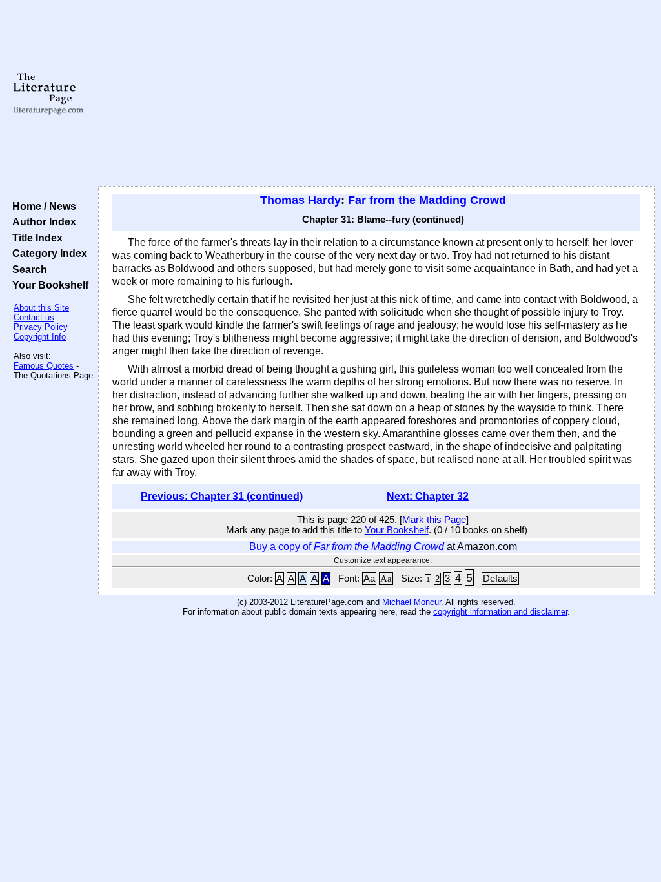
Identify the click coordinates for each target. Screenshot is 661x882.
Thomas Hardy (300, 200)
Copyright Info (40, 337)
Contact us (34, 317)
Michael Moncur (411, 602)
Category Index (47, 253)
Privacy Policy (41, 327)
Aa (369, 578)
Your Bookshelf (47, 285)
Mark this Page (434, 520)
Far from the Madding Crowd (427, 200)
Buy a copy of (346, 546)
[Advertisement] (376, 93)
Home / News (41, 206)
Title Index (35, 237)
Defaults (500, 578)
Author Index (41, 221)
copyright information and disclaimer (500, 612)
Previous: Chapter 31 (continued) (222, 496)
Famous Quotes (44, 366)
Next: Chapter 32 (428, 496)
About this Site (41, 308)
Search (27, 269)
